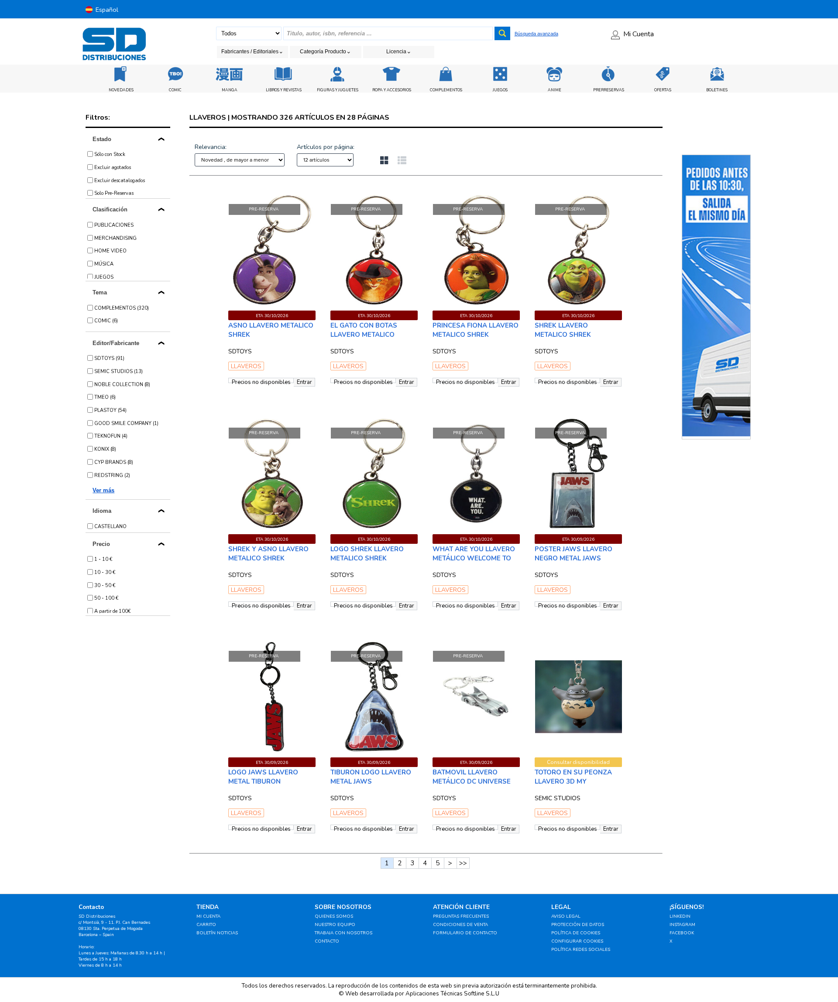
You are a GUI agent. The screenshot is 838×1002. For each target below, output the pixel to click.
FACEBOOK (682, 933)
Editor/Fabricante (116, 343)
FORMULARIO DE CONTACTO (465, 933)
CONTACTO (327, 941)
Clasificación (110, 209)
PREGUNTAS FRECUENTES (461, 916)
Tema (100, 292)
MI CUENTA (208, 916)
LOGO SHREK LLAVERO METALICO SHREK (367, 554)
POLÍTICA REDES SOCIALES (580, 950)
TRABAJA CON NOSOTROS (343, 933)
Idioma (102, 511)
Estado (102, 139)
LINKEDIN (680, 916)
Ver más (103, 490)
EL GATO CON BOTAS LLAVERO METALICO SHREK (363, 334)
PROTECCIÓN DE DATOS (577, 925)
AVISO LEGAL (565, 916)
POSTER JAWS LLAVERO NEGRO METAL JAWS (573, 554)
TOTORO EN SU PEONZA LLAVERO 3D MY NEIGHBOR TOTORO (573, 781)
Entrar (304, 382)
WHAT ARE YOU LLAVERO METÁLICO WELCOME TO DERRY (474, 558)
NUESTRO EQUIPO (335, 925)
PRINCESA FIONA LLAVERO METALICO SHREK (476, 330)
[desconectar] (757, 9)
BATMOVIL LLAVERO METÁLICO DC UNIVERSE (472, 777)
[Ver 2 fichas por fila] (389, 161)
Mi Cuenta (638, 34)
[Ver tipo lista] (402, 161)
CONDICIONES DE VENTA (460, 925)
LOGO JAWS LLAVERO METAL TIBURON (263, 777)
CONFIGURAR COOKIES (577, 941)
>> (463, 863)
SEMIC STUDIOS (557, 798)
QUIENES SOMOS (334, 916)
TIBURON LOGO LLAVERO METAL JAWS (370, 777)
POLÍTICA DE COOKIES (575, 933)
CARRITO (206, 925)
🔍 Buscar (539, 186)
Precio (101, 544)
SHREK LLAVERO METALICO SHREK (563, 330)
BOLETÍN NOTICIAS (217, 933)
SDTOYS (240, 351)
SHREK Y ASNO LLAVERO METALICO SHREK (268, 554)
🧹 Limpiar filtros (254, 186)
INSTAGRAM (682, 925)
